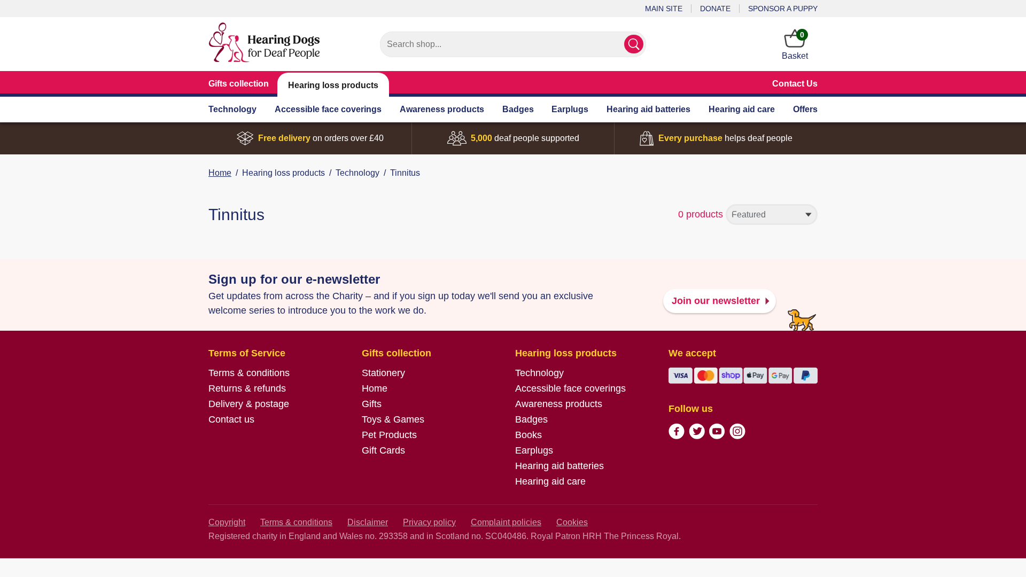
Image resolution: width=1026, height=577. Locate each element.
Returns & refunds (247, 388)
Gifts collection (238, 83)
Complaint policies (506, 522)
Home (219, 172)
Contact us (231, 419)
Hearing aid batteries (648, 109)
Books (528, 435)
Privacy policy (429, 522)
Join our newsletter (716, 300)
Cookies (572, 522)
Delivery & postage (248, 404)
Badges (518, 109)
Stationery (383, 373)
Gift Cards (383, 450)
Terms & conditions (249, 373)
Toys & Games (393, 419)
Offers (805, 109)
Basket (795, 45)
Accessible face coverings (328, 109)
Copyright (226, 522)
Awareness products (442, 109)
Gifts (372, 404)
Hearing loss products (333, 85)
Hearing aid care (742, 109)
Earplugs (569, 109)
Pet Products (389, 435)
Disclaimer (367, 522)
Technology (232, 109)
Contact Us (795, 83)
